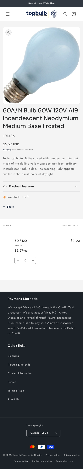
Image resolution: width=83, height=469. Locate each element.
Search (12, 382)
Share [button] (10, 207)
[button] (7, 14)
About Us (13, 399)
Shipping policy (72, 455)
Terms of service (64, 460)
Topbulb (17, 455)
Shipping (7, 149)
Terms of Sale (16, 390)
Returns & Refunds (19, 365)
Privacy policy (53, 455)
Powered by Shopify (31, 455)
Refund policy (21, 460)
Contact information (42, 460)
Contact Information (20, 373)
